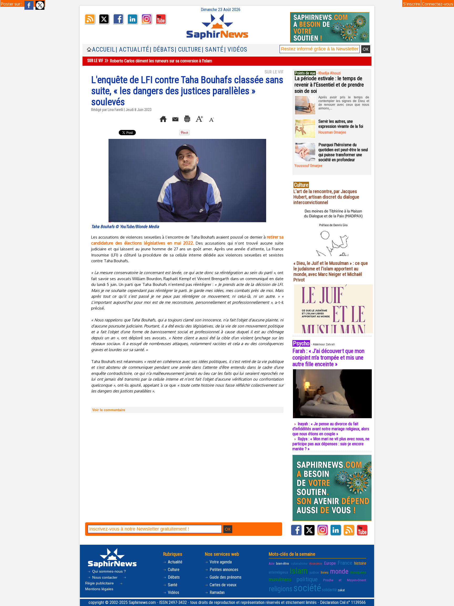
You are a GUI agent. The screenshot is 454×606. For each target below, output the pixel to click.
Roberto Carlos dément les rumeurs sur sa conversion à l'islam (161, 60)
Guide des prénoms (225, 577)
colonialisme (299, 563)
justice (314, 572)
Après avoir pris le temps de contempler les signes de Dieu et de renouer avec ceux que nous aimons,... (343, 102)
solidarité (329, 589)
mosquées (358, 572)
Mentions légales (99, 589)
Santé (172, 584)
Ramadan (217, 592)
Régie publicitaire (100, 583)
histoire (360, 563)
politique (307, 579)
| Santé (213, 49)
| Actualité (132, 49)
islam (299, 571)
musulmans (280, 580)
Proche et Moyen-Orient (344, 580)
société (307, 588)
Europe (330, 563)
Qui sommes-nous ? (108, 571)
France (345, 563)
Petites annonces (223, 569)
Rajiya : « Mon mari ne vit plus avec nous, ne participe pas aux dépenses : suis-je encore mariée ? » (330, 443)
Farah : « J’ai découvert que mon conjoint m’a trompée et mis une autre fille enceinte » (328, 357)
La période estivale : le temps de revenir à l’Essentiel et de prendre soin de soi (329, 84)
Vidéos (173, 592)
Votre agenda (220, 561)
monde (339, 571)
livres (324, 572)
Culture (173, 569)
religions (280, 589)
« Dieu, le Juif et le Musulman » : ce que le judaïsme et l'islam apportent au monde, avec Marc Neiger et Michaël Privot (330, 271)
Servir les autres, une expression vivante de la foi (340, 124)
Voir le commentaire (108, 410)
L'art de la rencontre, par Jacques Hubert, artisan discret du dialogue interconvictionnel (326, 197)
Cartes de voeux (222, 584)
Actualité (174, 561)
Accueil (103, 49)
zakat (341, 590)
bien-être (282, 563)
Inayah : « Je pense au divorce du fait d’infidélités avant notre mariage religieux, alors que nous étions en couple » (330, 428)
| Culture (188, 49)
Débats (173, 577)
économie (315, 563)
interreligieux (278, 572)
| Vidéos (235, 49)
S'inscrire (411, 4)
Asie (271, 563)
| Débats (162, 49)
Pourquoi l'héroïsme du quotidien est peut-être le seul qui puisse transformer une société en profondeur (343, 152)
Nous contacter (104, 577)
